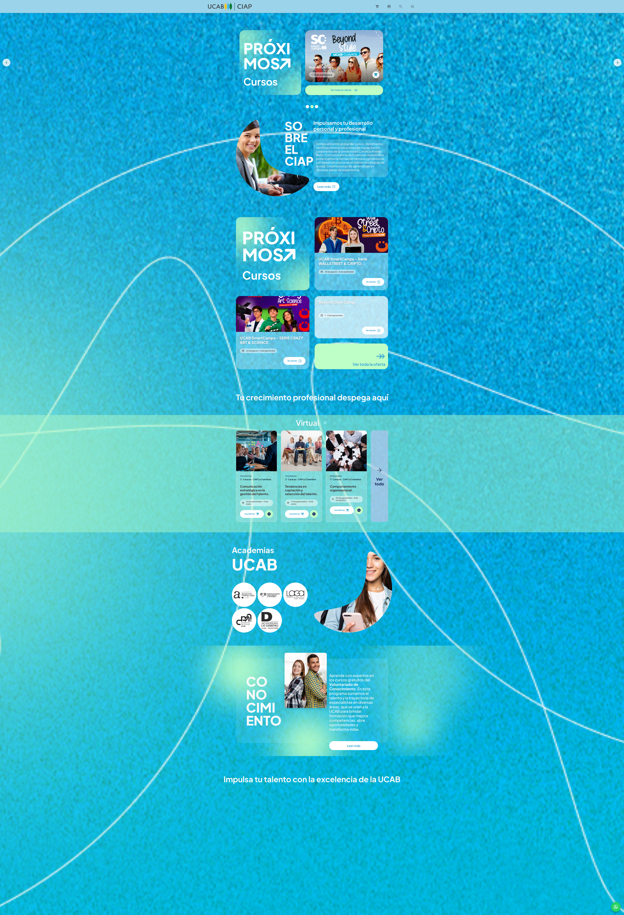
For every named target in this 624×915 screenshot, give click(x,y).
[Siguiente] (617, 62)
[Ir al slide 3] (316, 106)
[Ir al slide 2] (312, 106)
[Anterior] (6, 62)
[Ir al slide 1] (307, 106)
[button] (244, 595)
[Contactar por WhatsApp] (616, 907)
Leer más (353, 746)
